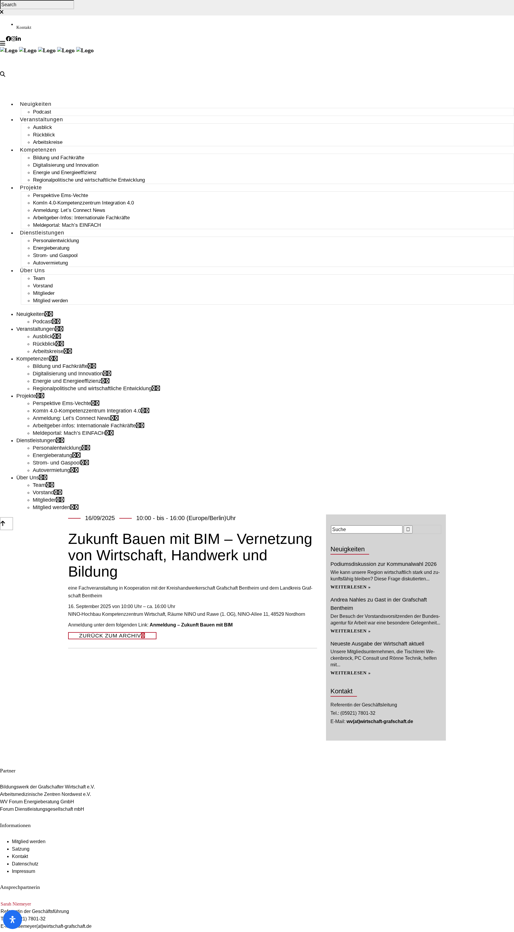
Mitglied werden (29, 841)
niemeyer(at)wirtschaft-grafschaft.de (54, 926)
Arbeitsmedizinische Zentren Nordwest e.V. (45, 794)
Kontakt (23, 27)
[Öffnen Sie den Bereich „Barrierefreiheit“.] (12, 919)
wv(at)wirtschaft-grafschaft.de (380, 721)
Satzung (20, 848)
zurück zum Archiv (110, 636)
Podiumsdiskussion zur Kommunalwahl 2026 (383, 564)
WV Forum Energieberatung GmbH (37, 801)
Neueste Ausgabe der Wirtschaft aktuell (377, 644)
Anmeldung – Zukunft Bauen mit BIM (191, 624)
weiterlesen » (350, 587)
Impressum (23, 871)
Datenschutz (25, 863)
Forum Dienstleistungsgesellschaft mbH (42, 809)
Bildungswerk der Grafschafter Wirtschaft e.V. (47, 786)
